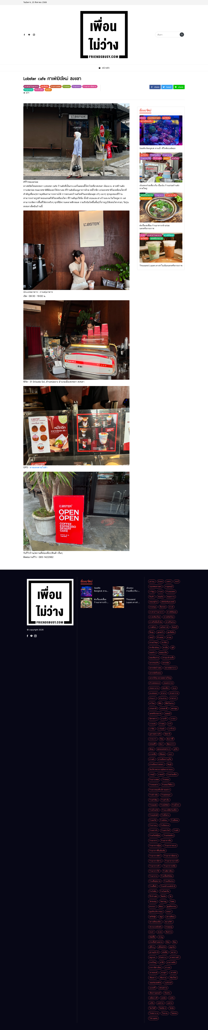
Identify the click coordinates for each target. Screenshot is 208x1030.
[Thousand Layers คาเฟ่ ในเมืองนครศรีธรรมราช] (161, 248)
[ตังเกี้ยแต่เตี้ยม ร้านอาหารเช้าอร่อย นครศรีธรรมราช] (161, 208)
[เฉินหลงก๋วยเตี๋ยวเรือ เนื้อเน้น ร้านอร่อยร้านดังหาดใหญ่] (161, 167)
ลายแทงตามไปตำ (38, 467)
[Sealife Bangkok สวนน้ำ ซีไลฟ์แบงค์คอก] (161, 130)
